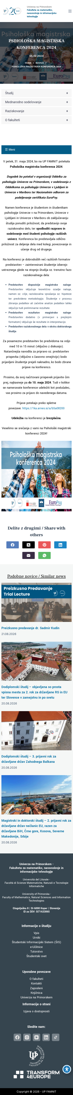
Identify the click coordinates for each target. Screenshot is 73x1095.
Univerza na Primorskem (36, 997)
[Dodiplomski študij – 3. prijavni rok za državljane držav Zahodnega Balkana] (36, 730)
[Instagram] (27, 1037)
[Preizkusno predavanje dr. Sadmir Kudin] (36, 602)
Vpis (36, 933)
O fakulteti (36, 120)
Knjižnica (36, 993)
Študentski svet (36, 956)
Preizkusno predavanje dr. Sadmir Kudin (30, 628)
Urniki (36, 938)
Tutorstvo (36, 952)
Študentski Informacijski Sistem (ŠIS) (36, 942)
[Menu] (70, 11)
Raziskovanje (36, 111)
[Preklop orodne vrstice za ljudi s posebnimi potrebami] (67, 1069)
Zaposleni (36, 988)
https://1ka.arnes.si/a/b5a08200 (43, 408)
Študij (36, 93)
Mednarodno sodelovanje (36, 102)
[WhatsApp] (44, 555)
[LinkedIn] (60, 544)
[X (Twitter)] (28, 544)
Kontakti (36, 983)
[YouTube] (36, 1037)
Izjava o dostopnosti (36, 1011)
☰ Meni (10, 150)
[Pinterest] (44, 544)
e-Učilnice (36, 947)
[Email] (28, 555)
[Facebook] (12, 544)
